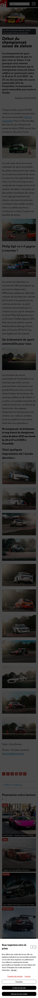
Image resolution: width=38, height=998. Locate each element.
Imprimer (28, 976)
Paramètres (19, 981)
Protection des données (15, 976)
